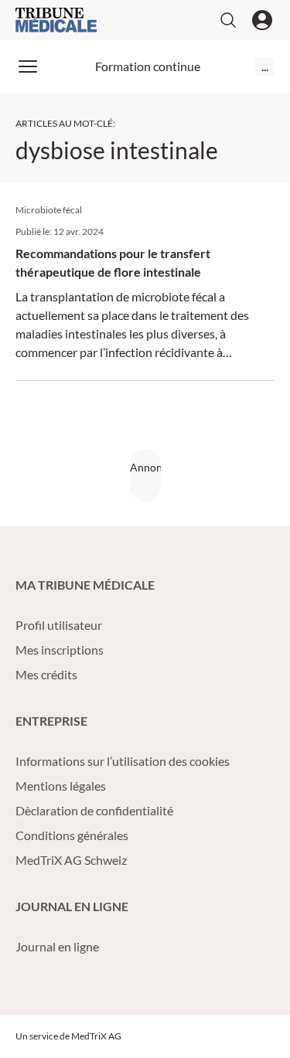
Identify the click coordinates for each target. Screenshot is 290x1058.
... (264, 66)
